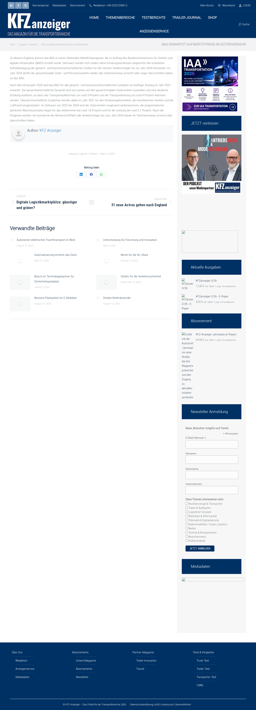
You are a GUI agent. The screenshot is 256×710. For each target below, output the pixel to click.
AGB (157, 704)
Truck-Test (203, 660)
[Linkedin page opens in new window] (11, 5)
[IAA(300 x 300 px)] (210, 111)
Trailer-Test (203, 668)
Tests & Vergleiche (203, 652)
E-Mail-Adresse (196, 438)
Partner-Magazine (143, 652)
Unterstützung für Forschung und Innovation (130, 240)
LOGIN (246, 5)
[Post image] (11, 239)
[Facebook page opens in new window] (18, 5)
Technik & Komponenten (202, 532)
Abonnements (80, 652)
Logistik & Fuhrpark (199, 512)
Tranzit (140, 668)
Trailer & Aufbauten (199, 507)
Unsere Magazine (86, 660)
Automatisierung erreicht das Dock (55, 255)
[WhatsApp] (101, 174)
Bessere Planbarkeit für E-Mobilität (55, 298)
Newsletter (82, 677)
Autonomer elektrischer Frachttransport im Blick (46, 240)
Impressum (167, 704)
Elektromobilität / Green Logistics (207, 524)
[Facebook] (91, 174)
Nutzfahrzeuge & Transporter (205, 503)
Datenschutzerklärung (141, 704)
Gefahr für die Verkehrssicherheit (141, 276)
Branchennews (197, 536)
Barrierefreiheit (183, 704)
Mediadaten (22, 677)
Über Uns (17, 652)
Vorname (191, 453)
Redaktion (21, 660)
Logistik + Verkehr (88, 153)
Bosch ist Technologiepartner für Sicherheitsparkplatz (54, 279)
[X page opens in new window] (25, 5)
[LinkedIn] (81, 174)
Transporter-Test (206, 677)
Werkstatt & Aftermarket (202, 516)
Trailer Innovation (146, 660)
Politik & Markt (196, 540)
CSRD (200, 685)
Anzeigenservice (25, 668)
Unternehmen (194, 483)
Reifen (192, 528)
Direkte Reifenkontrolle (117, 298)
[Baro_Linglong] (210, 251)
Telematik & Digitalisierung (203, 520)
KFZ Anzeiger (50, 130)
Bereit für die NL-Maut (134, 255)
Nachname (192, 468)
